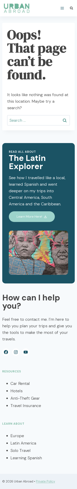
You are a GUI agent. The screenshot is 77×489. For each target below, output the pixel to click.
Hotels (16, 390)
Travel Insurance (25, 405)
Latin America (23, 443)
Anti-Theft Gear (25, 398)
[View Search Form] (71, 8)
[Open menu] (62, 8)
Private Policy (45, 481)
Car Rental (20, 383)
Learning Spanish (26, 458)
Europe (17, 435)
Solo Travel (20, 450)
